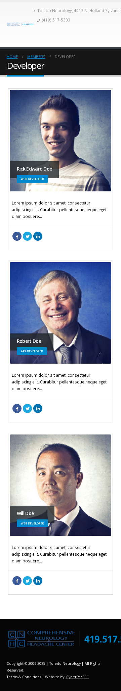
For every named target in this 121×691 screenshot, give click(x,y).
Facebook (17, 236)
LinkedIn (37, 236)
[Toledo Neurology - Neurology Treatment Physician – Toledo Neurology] (20, 24)
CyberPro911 (77, 677)
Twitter (27, 236)
